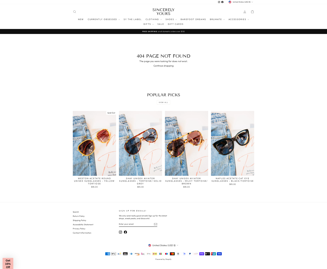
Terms (139, 152)
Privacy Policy (132, 152)
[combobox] (117, 139)
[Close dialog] (213, 98)
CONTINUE (137, 167)
